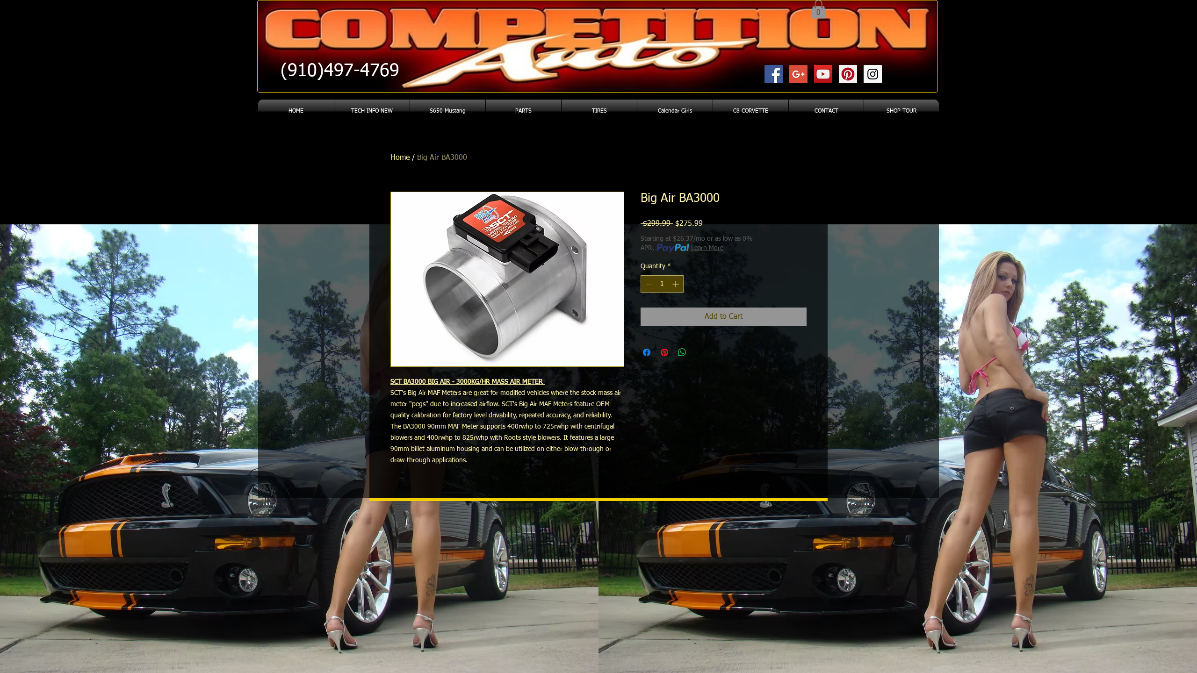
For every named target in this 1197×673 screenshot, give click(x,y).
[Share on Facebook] (646, 352)
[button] (818, 9)
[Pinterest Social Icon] (848, 74)
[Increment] (676, 284)
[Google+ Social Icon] (798, 74)
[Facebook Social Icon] (773, 74)
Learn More (707, 248)
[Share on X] (700, 352)
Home (400, 158)
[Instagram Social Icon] (873, 74)
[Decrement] (648, 284)
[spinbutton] (662, 284)
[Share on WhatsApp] (682, 352)
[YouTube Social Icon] (823, 74)
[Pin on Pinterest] (664, 352)
